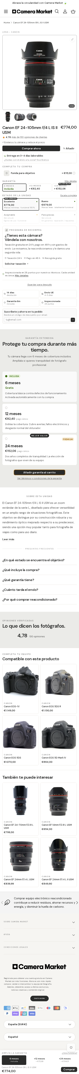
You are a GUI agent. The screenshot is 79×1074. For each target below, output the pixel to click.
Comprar (69, 1069)
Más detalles (71, 181)
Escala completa (68, 195)
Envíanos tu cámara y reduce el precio (24, 142)
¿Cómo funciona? (69, 1053)
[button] (73, 11)
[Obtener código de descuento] (73, 320)
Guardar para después (39, 284)
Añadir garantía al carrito (39, 472)
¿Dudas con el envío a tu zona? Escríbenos (26, 160)
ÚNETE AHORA (39, 998)
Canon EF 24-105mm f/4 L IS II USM (31, 22)
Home (7, 22)
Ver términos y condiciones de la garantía (39, 478)
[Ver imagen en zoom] (72, 39)
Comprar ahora (31, 148)
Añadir (70, 148)
